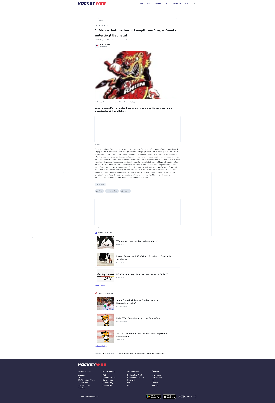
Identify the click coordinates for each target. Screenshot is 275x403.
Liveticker (81, 375)
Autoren (155, 385)
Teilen (100, 191)
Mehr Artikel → (101, 285)
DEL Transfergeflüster (86, 380)
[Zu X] (191, 396)
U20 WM (131, 380)
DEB (104, 375)
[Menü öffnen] (194, 3)
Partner (155, 383)
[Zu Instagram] (180, 396)
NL (128, 385)
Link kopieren (113, 191)
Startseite (98, 354)
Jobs (153, 380)
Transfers (81, 388)
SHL (129, 383)
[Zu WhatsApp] (195, 396)
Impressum (156, 375)
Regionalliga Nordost (135, 377)
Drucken (126, 191)
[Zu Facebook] (184, 396)
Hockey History (108, 380)
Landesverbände (108, 377)
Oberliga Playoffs (84, 385)
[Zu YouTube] (187, 396)
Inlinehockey (109, 354)
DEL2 (80, 377)
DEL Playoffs (83, 383)
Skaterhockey (107, 383)
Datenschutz (157, 377)
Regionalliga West (134, 375)
